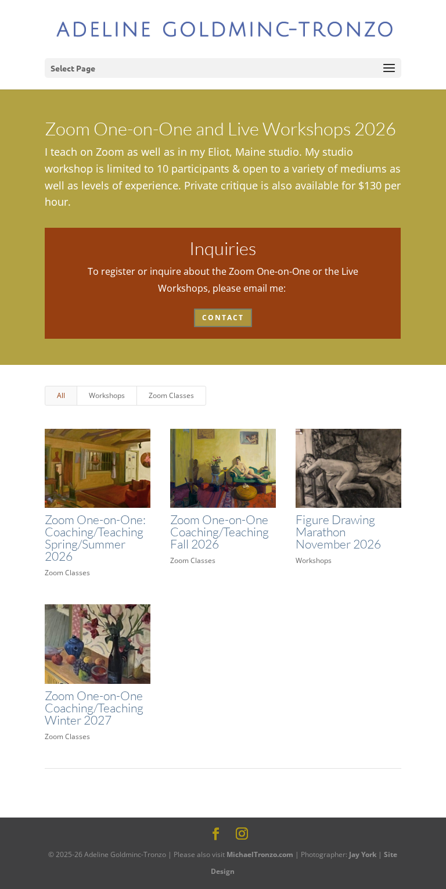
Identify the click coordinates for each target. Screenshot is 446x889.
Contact (223, 317)
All (61, 395)
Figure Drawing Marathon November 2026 (338, 531)
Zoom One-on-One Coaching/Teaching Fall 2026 (219, 531)
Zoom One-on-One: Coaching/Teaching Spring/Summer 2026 (95, 538)
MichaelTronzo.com (259, 854)
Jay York (362, 854)
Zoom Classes (171, 395)
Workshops (107, 395)
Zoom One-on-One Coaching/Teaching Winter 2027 (94, 707)
